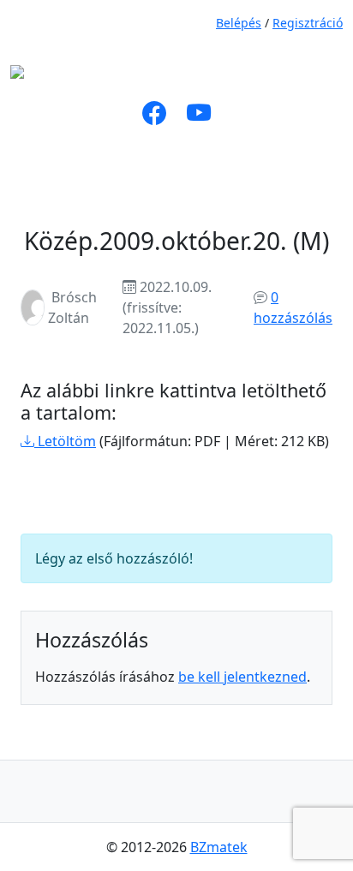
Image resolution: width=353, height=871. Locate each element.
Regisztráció (307, 23)
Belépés (238, 23)
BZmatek (219, 847)
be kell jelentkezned (242, 676)
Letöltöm (65, 441)
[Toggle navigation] (217, 77)
